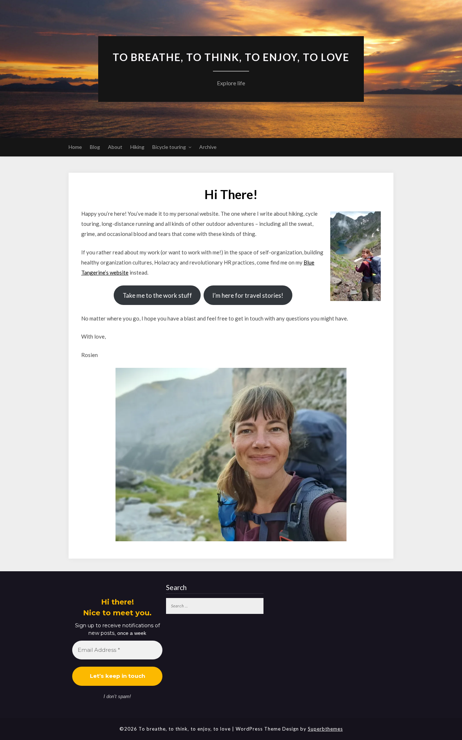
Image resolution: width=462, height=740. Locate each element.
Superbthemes (325, 729)
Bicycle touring (169, 147)
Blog (95, 147)
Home (75, 147)
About (115, 147)
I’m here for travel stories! (247, 295)
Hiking (137, 147)
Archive (208, 147)
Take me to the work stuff (157, 295)
